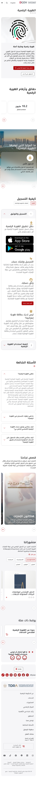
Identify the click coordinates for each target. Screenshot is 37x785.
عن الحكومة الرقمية (27, 693)
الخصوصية (28, 762)
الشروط (9, 762)
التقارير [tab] (33, 565)
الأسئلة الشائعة (28, 725)
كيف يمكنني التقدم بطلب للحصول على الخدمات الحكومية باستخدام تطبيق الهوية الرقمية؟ (20, 440)
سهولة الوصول (28, 729)
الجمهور (31, 716)
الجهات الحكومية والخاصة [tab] (21, 203)
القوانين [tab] (26, 565)
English (13, 3)
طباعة (19, 669)
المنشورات (30, 702)
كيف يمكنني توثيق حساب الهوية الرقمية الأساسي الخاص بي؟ (21, 428)
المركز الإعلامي (28, 707)
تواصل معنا (30, 720)
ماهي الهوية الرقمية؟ (25, 373)
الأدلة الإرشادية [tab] (31, 560)
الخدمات (31, 698)
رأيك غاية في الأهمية (26, 711)
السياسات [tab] (10, 560)
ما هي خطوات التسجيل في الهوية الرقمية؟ (21, 417)
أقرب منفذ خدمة (27, 303)
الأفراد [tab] (33, 203)
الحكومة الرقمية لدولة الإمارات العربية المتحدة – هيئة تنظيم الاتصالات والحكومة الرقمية (18, 764)
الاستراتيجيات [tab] (20, 560)
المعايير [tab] (18, 565)
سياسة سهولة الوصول (18, 762)
